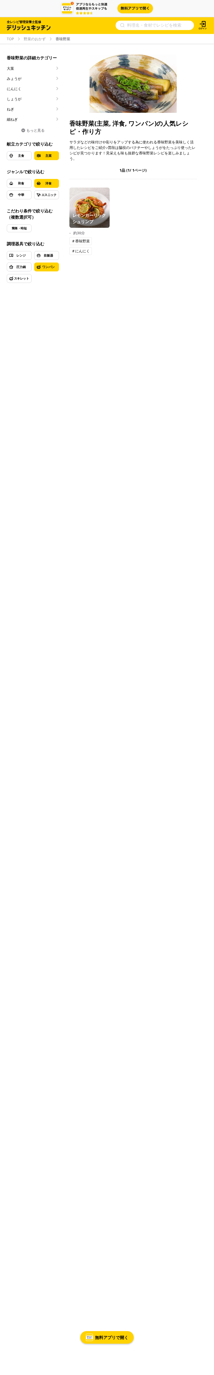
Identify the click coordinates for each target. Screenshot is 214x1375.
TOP (10, 39)
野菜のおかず (35, 39)
